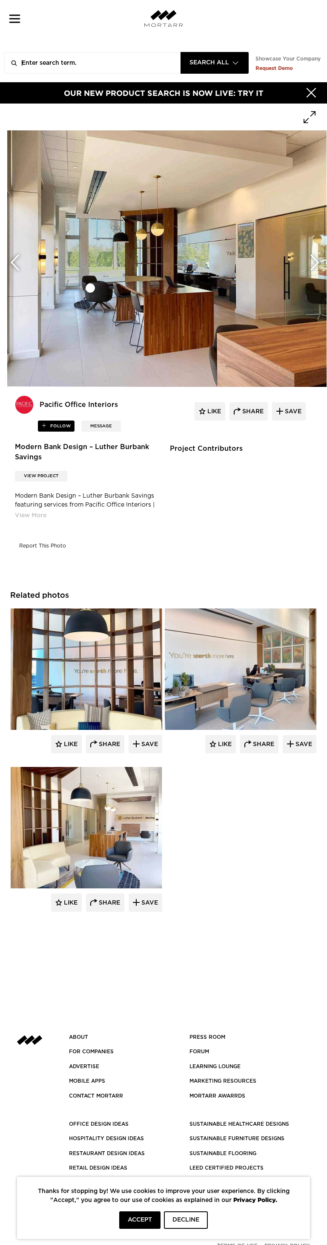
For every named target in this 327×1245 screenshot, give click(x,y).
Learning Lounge (215, 1066)
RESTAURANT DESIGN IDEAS (107, 1153)
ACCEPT (140, 1220)
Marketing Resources (222, 1081)
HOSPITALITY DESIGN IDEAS (106, 1138)
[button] (14, 18)
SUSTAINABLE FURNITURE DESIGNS (236, 1138)
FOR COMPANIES (91, 1051)
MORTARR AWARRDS (217, 1095)
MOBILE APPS (87, 1081)
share (252, 412)
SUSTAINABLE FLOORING (222, 1153)
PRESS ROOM (207, 1037)
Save (149, 744)
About (78, 1037)
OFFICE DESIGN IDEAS (99, 1124)
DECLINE (185, 1220)
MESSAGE (101, 426)
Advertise (84, 1066)
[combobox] (215, 63)
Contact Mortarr (96, 1095)
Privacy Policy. (255, 1199)
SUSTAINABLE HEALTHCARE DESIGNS (239, 1124)
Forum (199, 1051)
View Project (41, 476)
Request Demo (274, 68)
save (292, 412)
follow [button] (60, 426)
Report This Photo (42, 545)
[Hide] (311, 93)
